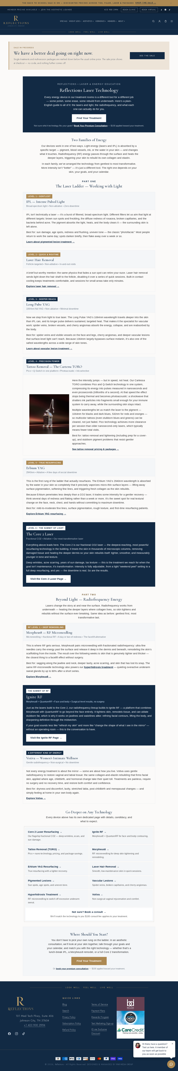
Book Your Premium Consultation (90, 125)
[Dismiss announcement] (171, 3)
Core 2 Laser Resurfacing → (45, 831)
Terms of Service (100, 1004)
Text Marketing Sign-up (102, 1023)
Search (65, 1010)
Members (112, 21)
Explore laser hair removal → (42, 286)
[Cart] (166, 21)
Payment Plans (98, 1010)
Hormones (100, 21)
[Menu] (172, 21)
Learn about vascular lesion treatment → (49, 348)
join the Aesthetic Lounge (56, 9)
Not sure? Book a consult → (89, 912)
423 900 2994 (111, 9)
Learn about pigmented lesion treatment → (50, 242)
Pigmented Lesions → (41, 880)
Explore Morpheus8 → (38, 676)
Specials (63, 21)
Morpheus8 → (100, 849)
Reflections (59, 1064)
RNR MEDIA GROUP (124, 1064)
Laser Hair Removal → (105, 866)
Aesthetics (88, 21)
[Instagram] (165, 10)
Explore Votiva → (36, 798)
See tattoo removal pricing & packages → (95, 449)
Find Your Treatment (89, 118)
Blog (64, 1004)
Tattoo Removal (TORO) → (44, 849)
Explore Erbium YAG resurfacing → (46, 513)
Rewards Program (100, 1017)
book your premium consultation (72, 968)
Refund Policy (69, 1029)
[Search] (153, 21)
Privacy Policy (69, 1017)
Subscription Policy (71, 1023)
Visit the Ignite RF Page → (46, 737)
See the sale (147, 55)
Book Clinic (129, 9)
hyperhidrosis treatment (98, 667)
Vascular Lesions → (104, 880)
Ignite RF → (99, 831)
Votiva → (97, 894)
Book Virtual (149, 9)
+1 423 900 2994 (34, 1025)
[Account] (159, 21)
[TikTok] (169, 10)
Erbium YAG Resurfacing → (44, 866)
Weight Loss (75, 21)
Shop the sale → (145, 3)
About (121, 21)
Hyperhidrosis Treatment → (44, 894)
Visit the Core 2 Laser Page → (48, 579)
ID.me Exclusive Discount (99, 1031)
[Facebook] (161, 10)
